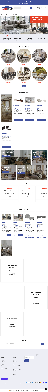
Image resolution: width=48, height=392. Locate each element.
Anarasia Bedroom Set (40, 110)
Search (14, 354)
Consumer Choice (9, 14)
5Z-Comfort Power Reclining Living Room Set (6, 227)
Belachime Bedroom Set (6, 137)
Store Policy (15, 360)
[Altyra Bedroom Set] (29, 100)
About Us (14, 356)
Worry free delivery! (6, 39)
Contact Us (14, 357)
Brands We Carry (16, 14)
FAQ (13, 364)
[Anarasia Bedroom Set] (41, 100)
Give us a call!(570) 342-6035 (30, 40)
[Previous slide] (3, 25)
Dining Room (18, 12)
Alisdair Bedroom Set (17, 110)
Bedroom (12, 12)
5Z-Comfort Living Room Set (18, 227)
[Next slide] (45, 25)
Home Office (30, 12)
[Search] (31, 8)
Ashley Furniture (16, 111)
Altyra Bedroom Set (28, 110)
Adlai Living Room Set (29, 227)
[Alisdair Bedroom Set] (18, 100)
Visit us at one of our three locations (41, 40)
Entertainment (36, 12)
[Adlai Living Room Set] (29, 217)
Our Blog (14, 374)
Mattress (24, 12)
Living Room (7, 12)
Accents (42, 12)
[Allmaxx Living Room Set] (41, 217)
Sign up (26, 360)
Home (2, 12)
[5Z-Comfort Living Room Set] (18, 217)
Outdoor (2, 14)
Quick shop (18, 118)
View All (24, 86)
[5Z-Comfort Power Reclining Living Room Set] (6, 217)
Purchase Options (15, 358)
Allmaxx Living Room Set (41, 227)
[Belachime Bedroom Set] (6, 128)
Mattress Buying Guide (16, 365)
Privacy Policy (15, 361)
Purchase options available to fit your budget (18, 40)
